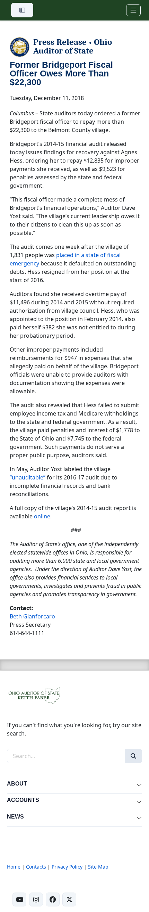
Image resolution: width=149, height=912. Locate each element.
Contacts (36, 866)
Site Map (98, 866)
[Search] (133, 756)
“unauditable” (27, 477)
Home (13, 866)
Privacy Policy (67, 866)
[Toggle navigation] (133, 10)
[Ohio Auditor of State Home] (34, 695)
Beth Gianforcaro (32, 616)
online (42, 516)
